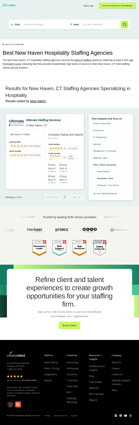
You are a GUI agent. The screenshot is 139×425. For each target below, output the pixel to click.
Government (98, 130)
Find (17, 24)
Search (124, 24)
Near (76, 24)
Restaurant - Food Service (108, 185)
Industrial (97, 144)
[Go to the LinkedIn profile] (115, 415)
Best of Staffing (83, 60)
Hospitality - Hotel (105, 178)
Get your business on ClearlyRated (117, 5)
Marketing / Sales (100, 158)
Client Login (88, 6)
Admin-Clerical (103, 171)
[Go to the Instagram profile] (130, 415)
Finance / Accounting (101, 123)
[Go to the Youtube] (120, 415)
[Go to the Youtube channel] (125, 415)
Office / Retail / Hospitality (104, 165)
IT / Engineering (99, 137)
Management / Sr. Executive (104, 151)
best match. (38, 101)
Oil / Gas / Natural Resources (105, 193)
